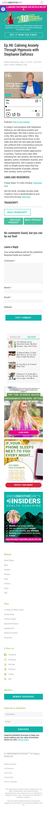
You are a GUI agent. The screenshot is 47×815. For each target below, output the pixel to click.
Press (6, 588)
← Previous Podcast (14, 221)
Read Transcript (17, 212)
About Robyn (9, 560)
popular (15, 337)
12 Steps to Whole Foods (14, 610)
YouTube (11, 664)
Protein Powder (10, 619)
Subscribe (23, 729)
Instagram (12, 659)
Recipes (7, 574)
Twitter (11, 674)
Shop (6, 579)
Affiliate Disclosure (10, 764)
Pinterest (11, 669)
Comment (9, 261)
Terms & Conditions (10, 782)
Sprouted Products (11, 624)
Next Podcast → (33, 221)
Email (7, 297)
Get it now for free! (23, 35)
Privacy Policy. (23, 740)
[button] (3, 9)
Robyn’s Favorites (11, 633)
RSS (9, 679)
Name (7, 287)
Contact (7, 583)
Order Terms (8, 773)
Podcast (7, 570)
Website (8, 307)
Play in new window (21, 122)
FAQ (5, 593)
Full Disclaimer (9, 768)
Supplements (9, 628)
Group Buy (8, 637)
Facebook (12, 655)
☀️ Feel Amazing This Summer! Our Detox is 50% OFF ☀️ (23, 8)
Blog (6, 565)
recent (32, 337)
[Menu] (41, 2)
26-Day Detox (9, 614)
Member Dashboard (23, 697)
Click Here (26, 197)
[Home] (12, 2)
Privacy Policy (8, 777)
